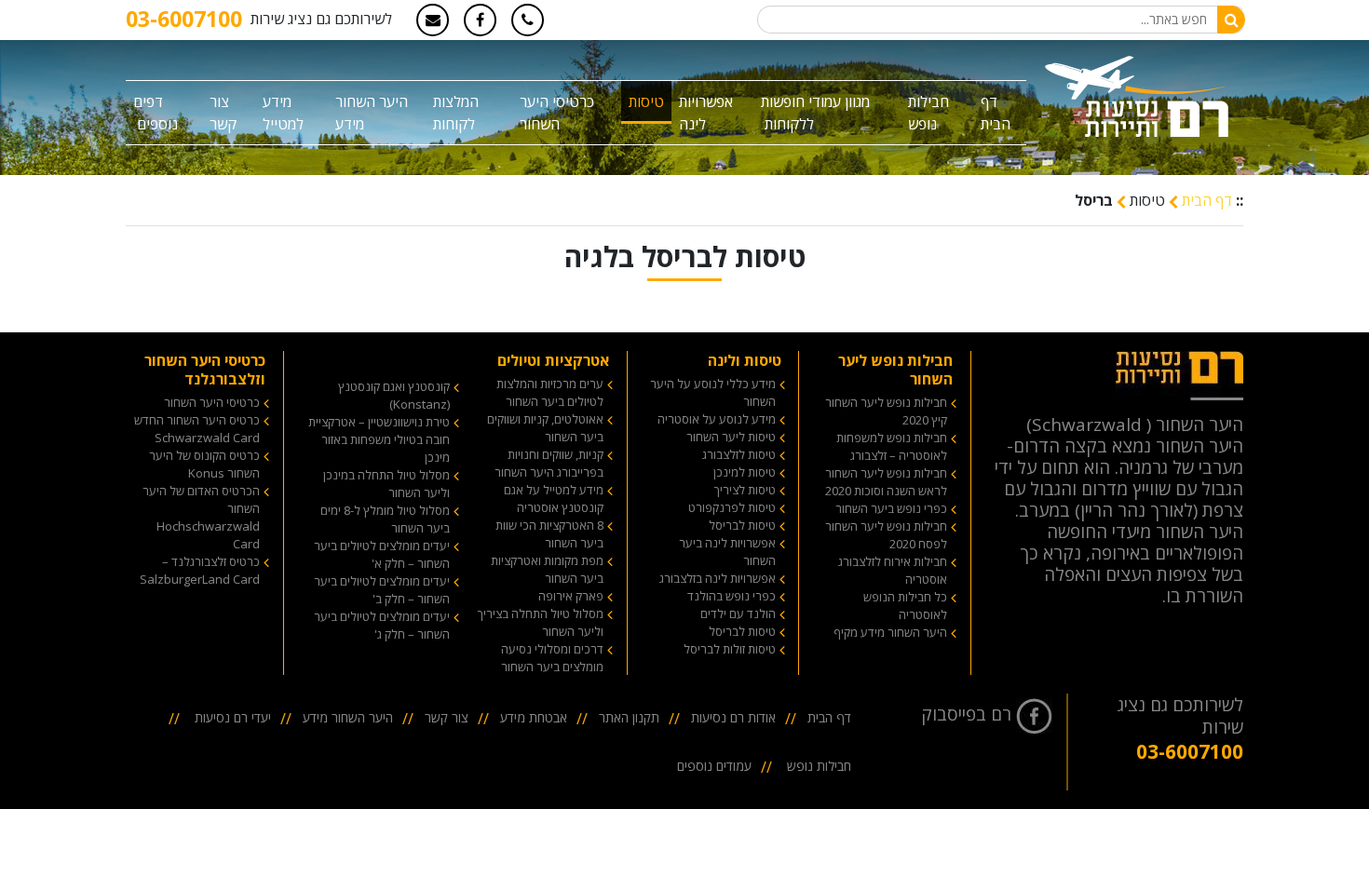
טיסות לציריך (745, 489)
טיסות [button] (646, 101)
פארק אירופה (570, 595)
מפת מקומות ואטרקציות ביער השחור (547, 569)
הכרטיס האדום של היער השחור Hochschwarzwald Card (201, 517)
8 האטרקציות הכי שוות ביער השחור (549, 534)
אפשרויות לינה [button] (706, 112)
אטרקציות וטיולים (553, 360)
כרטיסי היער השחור (212, 402)
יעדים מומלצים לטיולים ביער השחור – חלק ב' (382, 590)
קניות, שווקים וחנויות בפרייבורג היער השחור (549, 463)
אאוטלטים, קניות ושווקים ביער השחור (545, 428)
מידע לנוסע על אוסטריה (716, 419)
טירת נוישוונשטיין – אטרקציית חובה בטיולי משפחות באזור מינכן (379, 439)
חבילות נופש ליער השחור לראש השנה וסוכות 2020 (886, 482)
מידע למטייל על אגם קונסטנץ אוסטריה (553, 498)
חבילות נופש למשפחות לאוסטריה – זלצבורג (891, 446)
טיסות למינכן (744, 472)
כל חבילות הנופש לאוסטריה (905, 605)
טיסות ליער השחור (731, 436)
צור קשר (223, 112)
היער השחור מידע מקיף (890, 632)
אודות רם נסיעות (733, 717)
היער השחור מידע (371, 112)
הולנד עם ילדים (738, 613)
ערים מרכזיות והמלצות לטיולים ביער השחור (549, 392)
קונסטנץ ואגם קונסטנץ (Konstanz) (394, 395)
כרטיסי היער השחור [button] (557, 112)
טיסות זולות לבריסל (730, 649)
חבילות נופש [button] (928, 112)
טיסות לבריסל (742, 525)
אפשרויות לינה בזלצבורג (717, 578)
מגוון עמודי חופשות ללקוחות (815, 112)
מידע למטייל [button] (283, 112)
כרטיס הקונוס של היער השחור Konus (204, 464)
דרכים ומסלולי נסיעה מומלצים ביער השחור (552, 658)
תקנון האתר (629, 717)
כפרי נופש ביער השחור (891, 508)
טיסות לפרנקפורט (732, 507)
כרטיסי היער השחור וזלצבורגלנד (204, 369)
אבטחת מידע (533, 717)
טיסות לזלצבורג (739, 454)
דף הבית (995, 112)
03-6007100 (184, 19)
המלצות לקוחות (456, 112)
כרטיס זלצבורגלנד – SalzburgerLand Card (200, 570)
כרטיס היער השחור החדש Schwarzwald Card (197, 428)
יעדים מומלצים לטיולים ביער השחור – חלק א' (382, 554)
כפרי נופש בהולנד (731, 595)
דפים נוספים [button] (155, 112)
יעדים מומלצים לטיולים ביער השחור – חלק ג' (382, 625)
